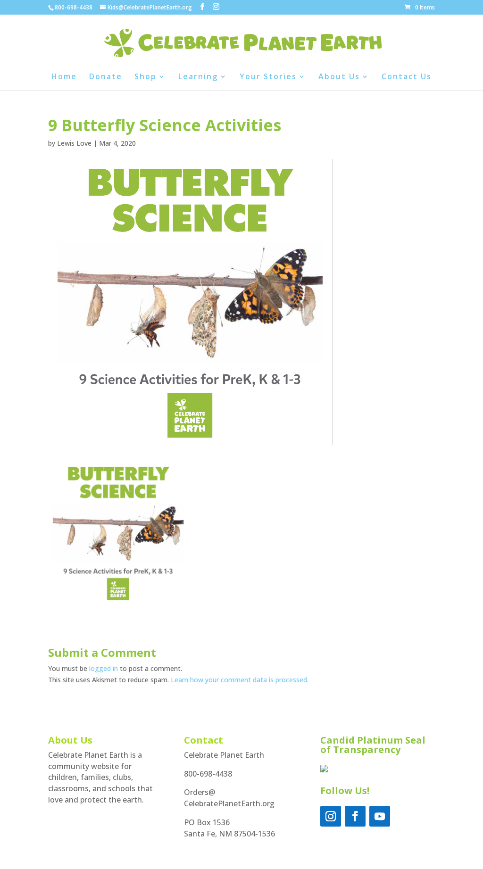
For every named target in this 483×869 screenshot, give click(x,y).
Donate (105, 77)
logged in (103, 668)
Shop (145, 77)
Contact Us (407, 77)
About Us (339, 77)
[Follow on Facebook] (355, 816)
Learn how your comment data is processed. (239, 679)
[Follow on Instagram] (330, 816)
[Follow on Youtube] (379, 816)
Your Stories (268, 77)
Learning (198, 77)
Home (64, 77)
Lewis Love (74, 143)
